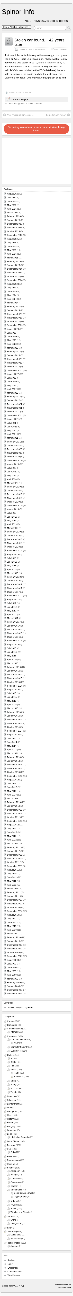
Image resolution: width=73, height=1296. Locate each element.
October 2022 (13, 367)
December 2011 (14, 855)
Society (29, 49)
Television (18, 1076)
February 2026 (14, 216)
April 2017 (12, 614)
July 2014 (11, 738)
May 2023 (11, 340)
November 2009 (14, 949)
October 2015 (13, 682)
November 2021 (14, 408)
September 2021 (15, 415)
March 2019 (12, 528)
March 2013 (12, 798)
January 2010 (13, 941)
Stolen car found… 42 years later (39, 42)
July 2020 (11, 468)
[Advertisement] (24, 160)
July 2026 (11, 197)
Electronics (16, 1238)
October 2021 (13, 412)
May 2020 (11, 475)
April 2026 (12, 209)
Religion (11, 1164)
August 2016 (13, 644)
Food (9, 1108)
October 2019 (13, 502)
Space (13, 1208)
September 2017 (15, 596)
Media (13, 1069)
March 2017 (12, 618)
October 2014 (13, 727)
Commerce (12, 1025)
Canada (11, 1021)
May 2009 (11, 971)
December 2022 (14, 359)
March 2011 (12, 889)
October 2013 (13, 772)
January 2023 (13, 355)
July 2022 (11, 378)
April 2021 (12, 434)
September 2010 (15, 911)
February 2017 (14, 622)
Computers (12, 1036)
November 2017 (14, 588)
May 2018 (11, 565)
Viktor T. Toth (18, 1286)
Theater (14, 1092)
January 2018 (13, 580)
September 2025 (15, 235)
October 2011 (13, 862)
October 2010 (13, 907)
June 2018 (12, 562)
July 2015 (11, 693)
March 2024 (12, 303)
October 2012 (13, 817)
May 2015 (11, 701)
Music (13, 1081)
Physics (14, 1205)
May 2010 (11, 926)
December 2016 (14, 629)
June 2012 (12, 832)
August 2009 (13, 960)
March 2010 (12, 934)
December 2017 (14, 584)
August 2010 (13, 915)
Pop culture (16, 1088)
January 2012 (13, 851)
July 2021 (11, 423)
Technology (12, 1231)
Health (10, 1115)
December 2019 (14, 494)
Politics (10, 1156)
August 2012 (13, 825)
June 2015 (12, 697)
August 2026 (13, 194)
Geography (16, 1182)
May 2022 (11, 385)
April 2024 (12, 299)
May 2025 (11, 250)
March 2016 (12, 663)
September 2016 (15, 641)
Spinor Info (18, 11)
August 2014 (13, 734)
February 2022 (14, 396)
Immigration (16, 1223)
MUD (16, 1043)
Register (11, 1260)
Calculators (16, 1235)
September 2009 (15, 956)
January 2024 (13, 310)
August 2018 (13, 554)
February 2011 (14, 892)
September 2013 (15, 776)
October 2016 (13, 637)
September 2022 (15, 370)
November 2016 (14, 633)
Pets (9, 1149)
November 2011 (14, 858)
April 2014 (12, 749)
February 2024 (14, 306)
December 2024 (14, 269)
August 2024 (13, 284)
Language (12, 1130)
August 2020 (13, 464)
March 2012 (12, 843)
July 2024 (11, 288)
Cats (13, 1152)
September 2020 (15, 460)
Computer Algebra (22, 1193)
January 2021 (13, 445)
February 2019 (14, 532)
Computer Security (19, 1047)
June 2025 (12, 246)
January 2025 (13, 265)
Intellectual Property (20, 1137)
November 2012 (14, 813)
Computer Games (19, 1039)
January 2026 (13, 220)
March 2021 (12, 438)
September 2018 (15, 551)
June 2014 (12, 742)
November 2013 (14, 768)
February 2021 (14, 442)
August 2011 (13, 870)
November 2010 (14, 904)
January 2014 (13, 761)
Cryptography (20, 1197)
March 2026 (12, 212)
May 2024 (11, 295)
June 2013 (12, 787)
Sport (9, 1228)
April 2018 (12, 569)
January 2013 (13, 806)
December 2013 (14, 765)
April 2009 (12, 975)
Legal (9, 1134)
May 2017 (11, 611)
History (10, 1119)
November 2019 (14, 498)
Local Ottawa (13, 1141)
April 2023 (12, 344)
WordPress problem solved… (20, 115)
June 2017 (12, 607)
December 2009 (14, 945)
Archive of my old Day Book (20, 1007)
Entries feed (13, 1268)
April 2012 (12, 840)
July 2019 (11, 513)
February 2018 (14, 577)
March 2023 (12, 348)
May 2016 (11, 656)
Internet (22, 49)
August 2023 (13, 329)
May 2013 (11, 791)
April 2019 (12, 524)
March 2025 (12, 258)
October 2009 (13, 952)
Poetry (13, 1084)
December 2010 (14, 900)
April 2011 (11, 885)
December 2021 (14, 404)
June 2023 (12, 336)
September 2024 (15, 280)
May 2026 (11, 205)
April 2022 (12, 389)
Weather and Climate (20, 1212)
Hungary (11, 1126)
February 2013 (14, 802)
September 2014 (15, 731)
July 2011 (11, 873)
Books (13, 1062)
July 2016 (11, 648)
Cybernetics (16, 1051)
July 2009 (11, 964)
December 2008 (14, 990)
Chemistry (15, 1178)
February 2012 (14, 847)
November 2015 (14, 678)
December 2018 (14, 539)
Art (12, 1058)
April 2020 (12, 479)
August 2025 (13, 239)
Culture (10, 1055)
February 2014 (14, 757)
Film (12, 1066)
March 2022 (12, 393)
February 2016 (14, 667)
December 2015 (14, 674)
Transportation (39, 49)
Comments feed (14, 1271)
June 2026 (12, 201)
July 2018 (11, 558)
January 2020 (13, 490)
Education (11, 1100)
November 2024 (14, 272)
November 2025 (14, 227)
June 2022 (12, 381)
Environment (13, 1104)
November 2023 (14, 318)
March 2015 (12, 708)
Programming (13, 1160)
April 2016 (12, 659)
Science (11, 1168)
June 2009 (12, 967)
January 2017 (13, 626)
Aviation (14, 1246)
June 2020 (12, 472)
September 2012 (15, 821)
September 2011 (14, 866)
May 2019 (11, 520)
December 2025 (14, 224)
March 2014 (12, 753)
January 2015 (13, 716)
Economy (11, 1096)
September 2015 (15, 686)
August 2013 (13, 780)
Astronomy (15, 1171)
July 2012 (11, 828)
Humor (10, 1122)
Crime (13, 1220)
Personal (11, 1145)
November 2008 (14, 994)
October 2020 (13, 457)
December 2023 (14, 314)
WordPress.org (14, 1275)
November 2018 (14, 543)
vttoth (19, 92)
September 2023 (15, 325)
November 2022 (14, 363)
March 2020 (12, 483)
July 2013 (11, 783)
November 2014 (14, 723)
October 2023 (13, 321)
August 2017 (13, 599)
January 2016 (13, 671)
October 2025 (13, 231)
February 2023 (14, 351)
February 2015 (14, 712)
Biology (14, 1175)
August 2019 (13, 509)
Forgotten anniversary (56, 115)
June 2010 (12, 922)
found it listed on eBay (50, 62)
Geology (14, 1186)
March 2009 (12, 979)
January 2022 (13, 400)
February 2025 (14, 261)
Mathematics (16, 1190)
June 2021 (12, 427)
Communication (14, 1029)
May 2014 (11, 746)
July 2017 (11, 603)
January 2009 (13, 986)
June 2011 (12, 877)
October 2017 (13, 592)
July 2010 (11, 918)
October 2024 (13, 276)
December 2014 (14, 720)
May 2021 (11, 430)
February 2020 (14, 487)
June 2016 (12, 652)
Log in (10, 1264)
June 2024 (12, 291)
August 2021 (13, 419)
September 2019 (15, 505)
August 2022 (13, 374)
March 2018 (12, 573)
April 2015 (12, 704)
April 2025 (12, 254)
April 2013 (12, 795)
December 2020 (14, 449)
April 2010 (12, 930)
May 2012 (11, 836)
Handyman (12, 1111)
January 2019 (13, 536)
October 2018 (13, 547)
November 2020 (14, 453)
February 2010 (14, 937)
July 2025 (11, 243)
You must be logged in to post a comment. (24, 104)
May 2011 (11, 881)
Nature (14, 1201)
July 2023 (11, 333)
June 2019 (12, 517)
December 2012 (14, 810)
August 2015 (13, 689)
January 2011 (13, 896)
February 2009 (14, 982)
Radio (17, 1073)
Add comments (60, 49)
